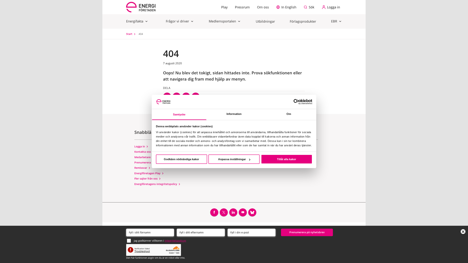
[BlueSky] (252, 212)
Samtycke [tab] (179, 114)
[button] (287, 7)
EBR (334, 21)
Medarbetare (142, 157)
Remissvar (141, 167)
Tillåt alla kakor (286, 159)
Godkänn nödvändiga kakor (181, 159)
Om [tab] (288, 113)
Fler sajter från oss (146, 178)
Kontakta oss (143, 151)
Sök (311, 7)
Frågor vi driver (178, 21)
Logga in (140, 146)
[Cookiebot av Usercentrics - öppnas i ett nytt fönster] (296, 101)
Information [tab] (234, 113)
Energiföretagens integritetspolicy (156, 184)
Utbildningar (265, 21)
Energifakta (135, 21)
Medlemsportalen (223, 21)
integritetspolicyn (175, 240)
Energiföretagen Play (147, 173)
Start (129, 34)
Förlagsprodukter (303, 21)
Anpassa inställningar (232, 159)
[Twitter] (224, 212)
